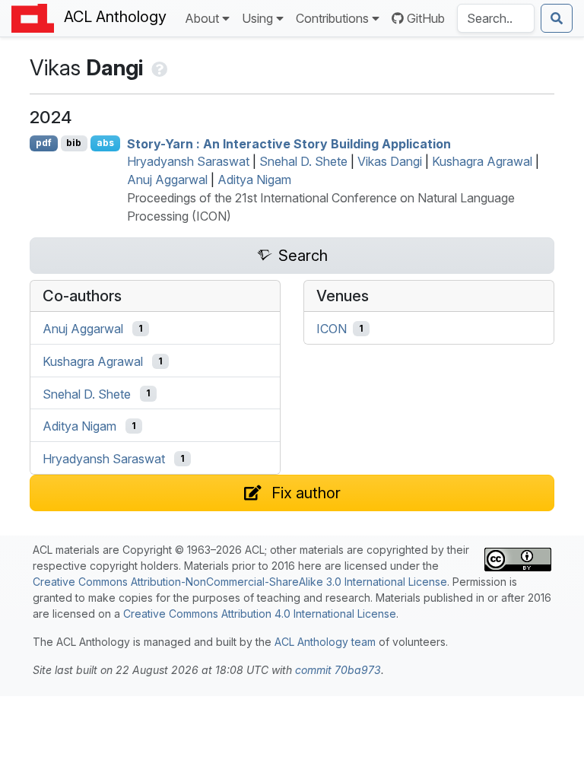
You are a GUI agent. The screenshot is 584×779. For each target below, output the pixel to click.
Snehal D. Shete (303, 161)
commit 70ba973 (338, 669)
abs (105, 142)
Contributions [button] (332, 18)
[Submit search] (557, 18)
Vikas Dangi (389, 161)
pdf (44, 142)
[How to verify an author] (157, 68)
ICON (331, 328)
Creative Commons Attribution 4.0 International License (259, 613)
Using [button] (257, 18)
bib (73, 142)
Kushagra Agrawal (482, 161)
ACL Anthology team (325, 641)
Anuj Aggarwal (167, 179)
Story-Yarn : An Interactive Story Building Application (289, 143)
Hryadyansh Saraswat (188, 161)
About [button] (202, 18)
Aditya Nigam (254, 179)
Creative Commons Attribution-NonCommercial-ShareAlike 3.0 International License (240, 581)
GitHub (426, 18)
